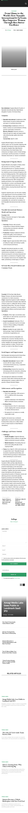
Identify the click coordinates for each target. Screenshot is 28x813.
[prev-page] (21, 585)
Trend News (5, 696)
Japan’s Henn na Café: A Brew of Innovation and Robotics (6, 501)
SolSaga (9, 30)
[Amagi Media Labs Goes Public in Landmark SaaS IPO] (14, 599)
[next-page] (24, 585)
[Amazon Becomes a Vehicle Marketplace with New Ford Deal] (22, 642)
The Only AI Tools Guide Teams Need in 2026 (8, 622)
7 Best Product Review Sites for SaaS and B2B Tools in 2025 (8, 662)
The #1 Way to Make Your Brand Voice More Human (9, 652)
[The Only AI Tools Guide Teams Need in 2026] (22, 622)
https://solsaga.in (14, 521)
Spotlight (14, 11)
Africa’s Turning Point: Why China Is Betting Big (9, 632)
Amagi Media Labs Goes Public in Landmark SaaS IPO (13, 606)
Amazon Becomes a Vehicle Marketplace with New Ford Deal (9, 642)
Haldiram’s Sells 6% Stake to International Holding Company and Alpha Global (20, 502)
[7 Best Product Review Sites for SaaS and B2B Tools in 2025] (22, 662)
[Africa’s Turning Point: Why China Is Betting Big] (22, 632)
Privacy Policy (17, 578)
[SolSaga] (14, 513)
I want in (13, 574)
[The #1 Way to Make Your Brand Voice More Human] (22, 652)
